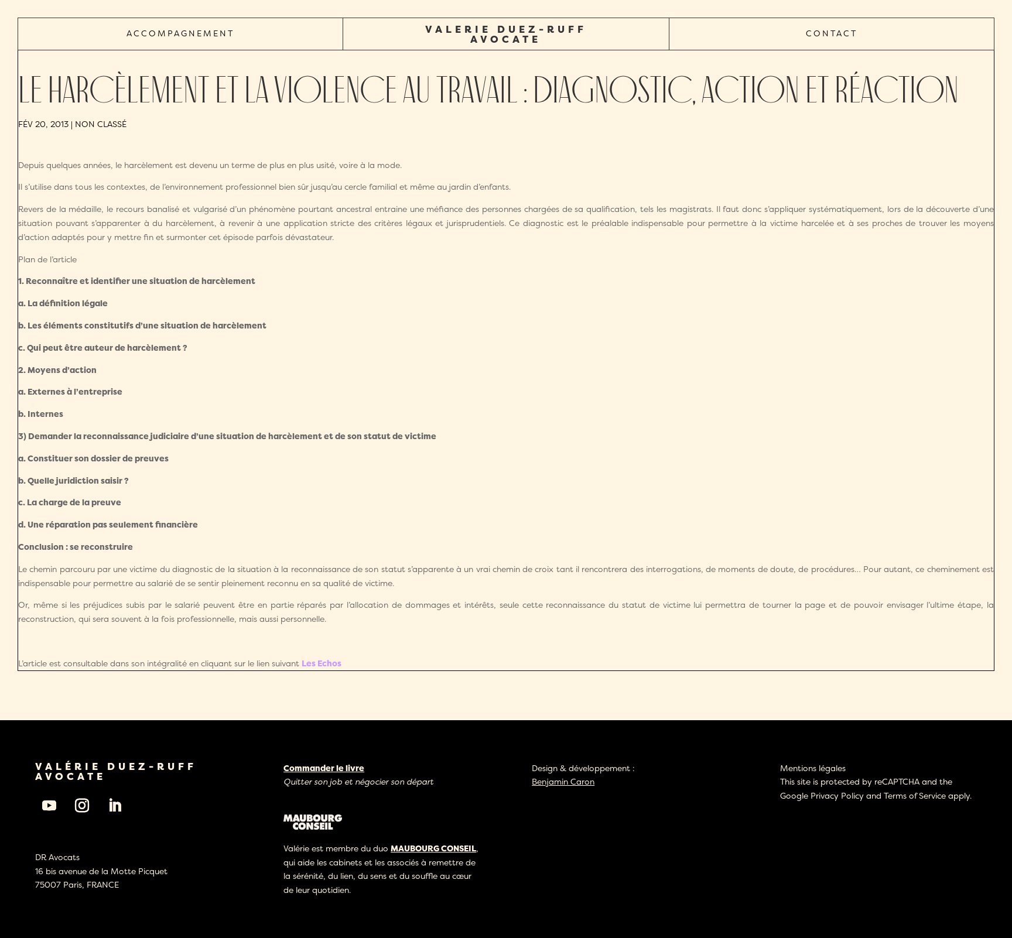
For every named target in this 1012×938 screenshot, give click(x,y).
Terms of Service (915, 795)
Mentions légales (813, 767)
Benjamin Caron (563, 781)
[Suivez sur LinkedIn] (115, 806)
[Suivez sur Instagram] (82, 806)
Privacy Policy (837, 795)
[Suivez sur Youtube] (49, 806)
